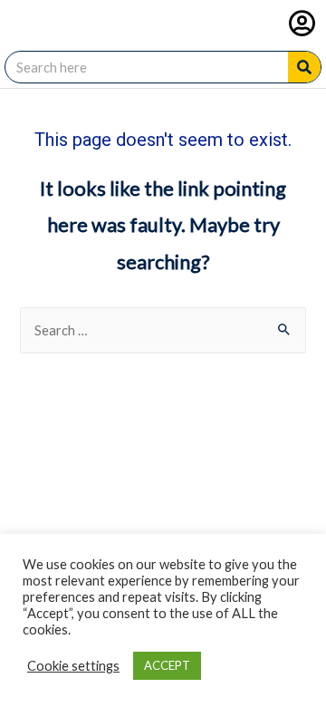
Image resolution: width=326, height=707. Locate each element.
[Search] (304, 67)
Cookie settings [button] (73, 665)
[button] (302, 23)
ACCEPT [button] (167, 665)
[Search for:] (162, 330)
